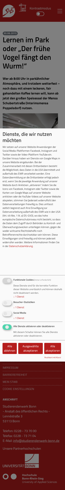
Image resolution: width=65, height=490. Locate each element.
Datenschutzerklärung (21, 246)
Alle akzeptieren (53, 348)
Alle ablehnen (9, 348)
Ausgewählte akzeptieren (31, 348)
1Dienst (18, 296)
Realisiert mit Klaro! (52, 357)
